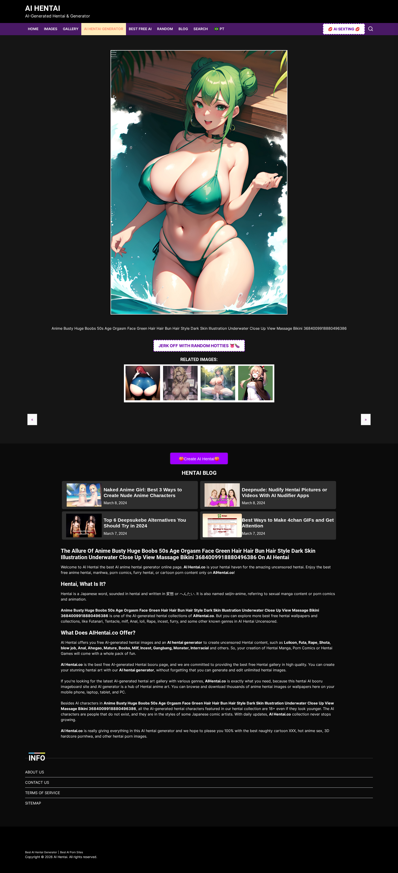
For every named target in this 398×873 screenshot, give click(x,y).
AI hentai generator (184, 642)
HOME (33, 29)
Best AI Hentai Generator (41, 852)
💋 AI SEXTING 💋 (344, 29)
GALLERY (71, 29)
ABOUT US (34, 772)
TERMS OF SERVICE (42, 792)
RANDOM (165, 29)
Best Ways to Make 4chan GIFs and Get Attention (288, 522)
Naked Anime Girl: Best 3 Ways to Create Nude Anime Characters (143, 492)
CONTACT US (37, 782)
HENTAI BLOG (199, 473)
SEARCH (200, 29)
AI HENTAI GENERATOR (103, 29)
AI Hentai (42, 8)
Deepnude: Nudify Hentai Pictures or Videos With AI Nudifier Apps (284, 492)
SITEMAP (33, 803)
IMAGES (50, 29)
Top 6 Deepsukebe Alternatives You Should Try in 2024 (145, 522)
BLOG (183, 29)
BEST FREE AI (140, 29)
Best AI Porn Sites (71, 852)
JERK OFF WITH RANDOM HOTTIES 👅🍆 (199, 345)
